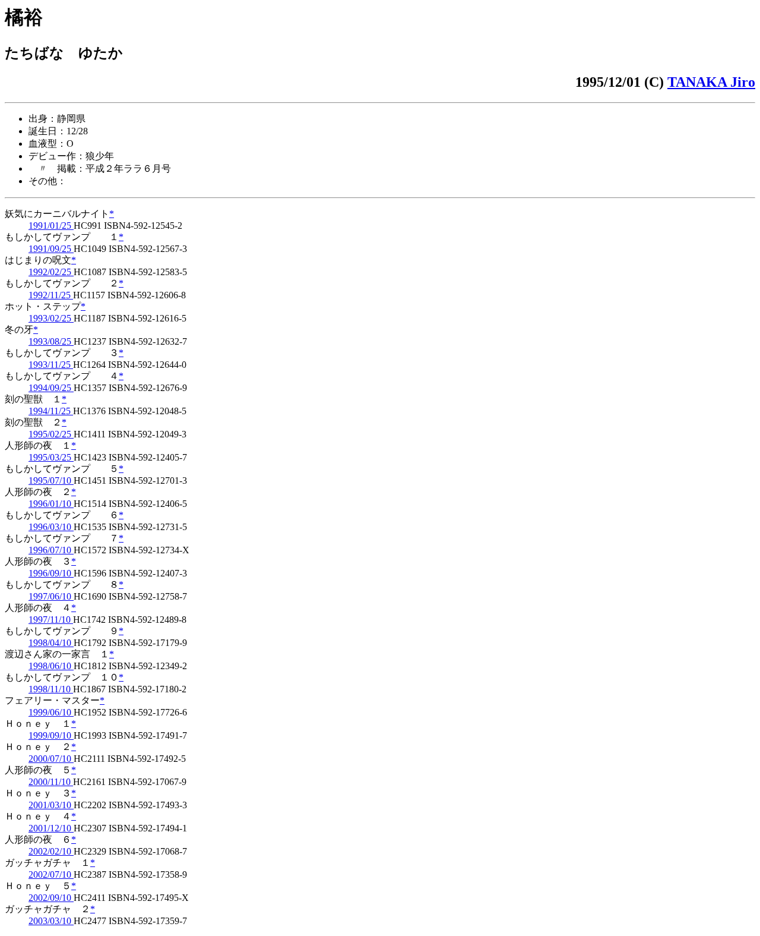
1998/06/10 (51, 666)
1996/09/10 (51, 573)
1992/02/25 (51, 272)
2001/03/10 (51, 805)
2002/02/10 (51, 851)
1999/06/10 (51, 712)
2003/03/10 (51, 921)
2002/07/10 (51, 874)
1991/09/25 (51, 249)
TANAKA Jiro (711, 82)
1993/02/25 (51, 318)
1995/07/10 (51, 480)
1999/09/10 (51, 735)
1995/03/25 (51, 457)
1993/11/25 (50, 365)
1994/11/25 (50, 411)
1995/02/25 (51, 434)
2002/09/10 (51, 898)
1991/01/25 (51, 225)
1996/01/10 (51, 504)
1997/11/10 (50, 619)
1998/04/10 (51, 643)
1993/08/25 (51, 341)
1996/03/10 (51, 527)
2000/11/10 (50, 782)
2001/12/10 (51, 828)
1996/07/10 (51, 550)
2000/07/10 (51, 759)
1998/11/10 (50, 689)
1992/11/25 (50, 295)
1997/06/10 (51, 596)
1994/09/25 (51, 388)
